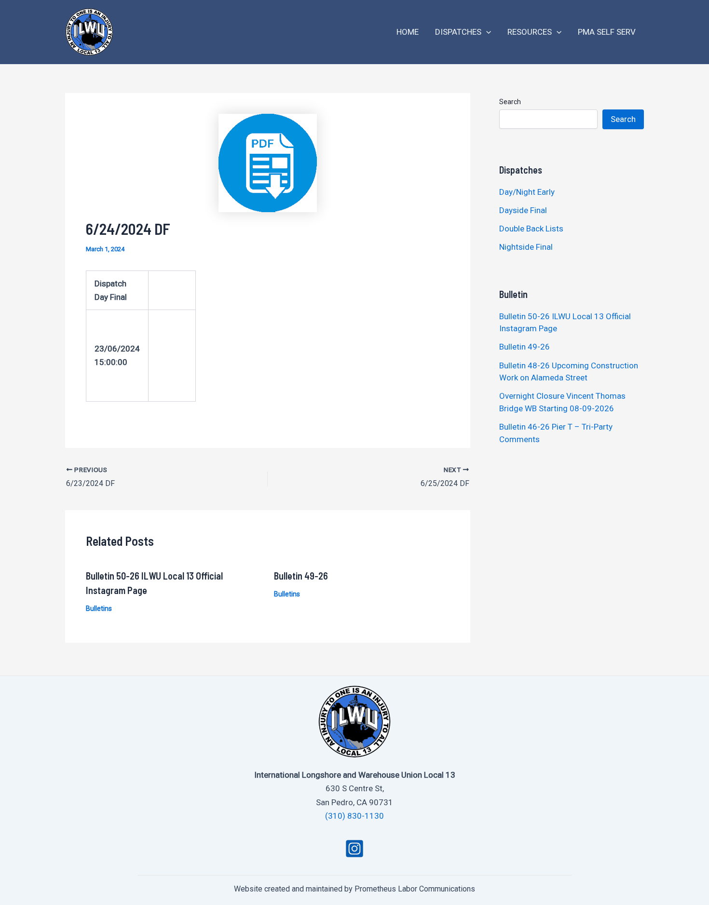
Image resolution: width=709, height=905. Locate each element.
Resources (529, 32)
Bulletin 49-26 (301, 575)
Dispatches (458, 32)
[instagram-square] (354, 849)
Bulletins (99, 608)
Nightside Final (526, 247)
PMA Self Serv (607, 32)
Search (510, 102)
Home (407, 32)
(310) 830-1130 (354, 816)
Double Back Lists (532, 228)
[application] (486, 32)
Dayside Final (523, 210)
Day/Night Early (527, 192)
